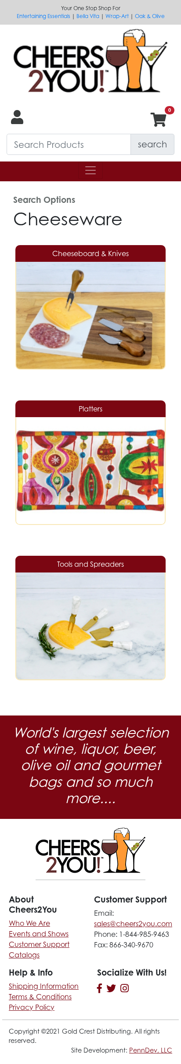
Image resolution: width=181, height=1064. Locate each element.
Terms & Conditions (40, 996)
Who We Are (29, 923)
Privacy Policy (31, 1007)
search (152, 144)
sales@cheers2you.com (133, 923)
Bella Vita (87, 16)
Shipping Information (44, 986)
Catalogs (24, 954)
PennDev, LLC (150, 1050)
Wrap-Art (117, 16)
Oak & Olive (150, 16)
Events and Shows (39, 933)
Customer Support (39, 944)
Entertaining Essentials (43, 16)
